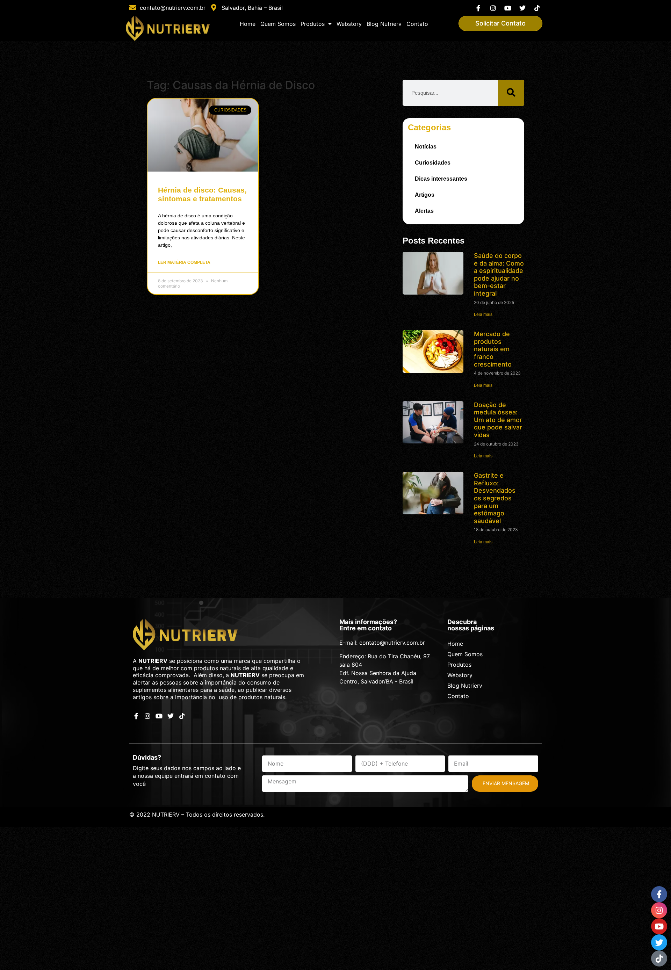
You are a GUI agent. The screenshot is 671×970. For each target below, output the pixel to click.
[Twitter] (522, 7)
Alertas (424, 211)
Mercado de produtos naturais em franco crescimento (493, 349)
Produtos (313, 23)
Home (247, 23)
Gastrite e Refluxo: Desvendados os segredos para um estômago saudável (494, 498)
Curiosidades (432, 163)
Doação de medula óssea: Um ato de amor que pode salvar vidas (498, 420)
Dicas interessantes (441, 179)
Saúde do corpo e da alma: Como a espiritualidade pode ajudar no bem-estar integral (499, 274)
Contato (417, 23)
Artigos (424, 195)
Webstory (349, 23)
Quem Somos (278, 23)
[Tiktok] (537, 7)
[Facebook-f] (478, 7)
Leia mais (483, 314)
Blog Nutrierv (384, 23)
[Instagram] (493, 7)
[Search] (511, 93)
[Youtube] (507, 7)
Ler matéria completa (184, 262)
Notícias (425, 147)
